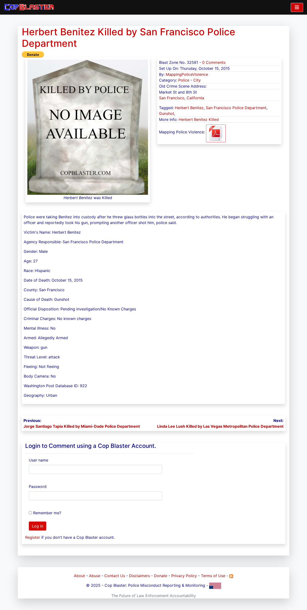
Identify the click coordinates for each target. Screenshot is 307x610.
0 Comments (213, 62)
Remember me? (47, 512)
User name (38, 460)
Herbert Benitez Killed (199, 119)
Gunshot (166, 113)
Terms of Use (213, 575)
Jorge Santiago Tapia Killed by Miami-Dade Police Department (82, 426)
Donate (160, 575)
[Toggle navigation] (297, 7)
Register (32, 537)
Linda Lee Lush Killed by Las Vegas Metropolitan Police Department (220, 426)
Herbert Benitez (189, 107)
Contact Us (114, 575)
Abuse (94, 575)
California (195, 97)
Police (183, 80)
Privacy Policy (184, 575)
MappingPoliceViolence (187, 74)
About (79, 575)
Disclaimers (139, 575)
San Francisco (171, 97)
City (197, 80)
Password (38, 486)
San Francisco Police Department (236, 107)
